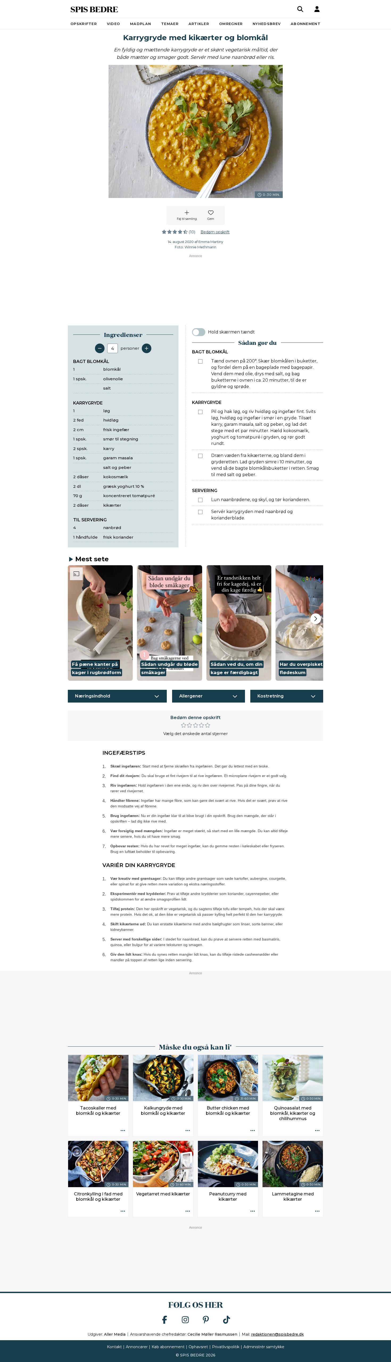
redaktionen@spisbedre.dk (277, 1334)
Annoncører (137, 1346)
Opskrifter (83, 24)
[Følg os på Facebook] (165, 1320)
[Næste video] (315, 618)
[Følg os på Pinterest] (206, 1320)
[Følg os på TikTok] (227, 1320)
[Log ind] (317, 9)
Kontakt (114, 1346)
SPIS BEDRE (94, 9)
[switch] (198, 332)
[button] (100, 623)
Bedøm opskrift (215, 232)
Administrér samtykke (263, 1346)
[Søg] (300, 9)
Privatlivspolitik (225, 1346)
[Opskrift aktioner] (122, 1130)
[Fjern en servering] (100, 348)
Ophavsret (198, 1346)
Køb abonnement (168, 1346)
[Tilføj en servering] (146, 348)
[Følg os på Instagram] (185, 1320)
